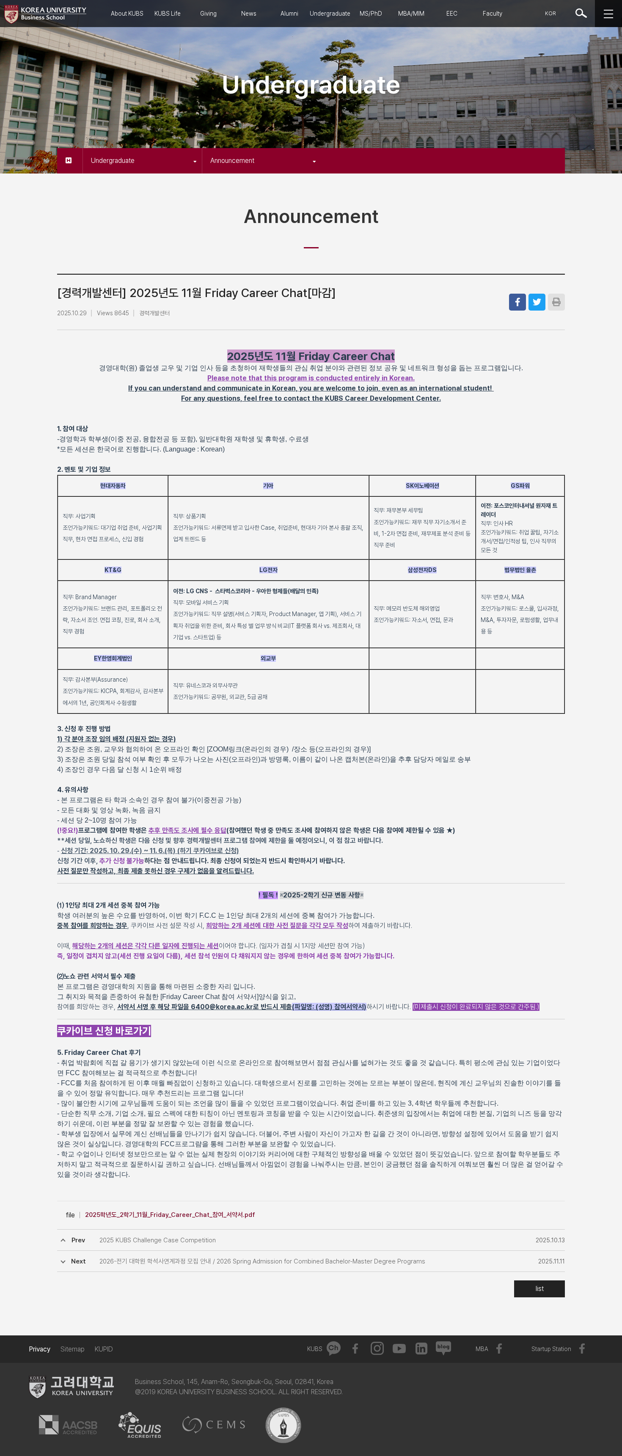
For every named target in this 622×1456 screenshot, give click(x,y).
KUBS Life (167, 13)
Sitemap (73, 1349)
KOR (550, 13)
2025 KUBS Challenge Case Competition (157, 1240)
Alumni (289, 13)
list (540, 1289)
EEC (451, 13)
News (248, 13)
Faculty (492, 13)
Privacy (39, 1349)
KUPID (104, 1349)
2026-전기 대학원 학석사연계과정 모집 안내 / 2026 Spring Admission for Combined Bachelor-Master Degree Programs (262, 1261)
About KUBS (127, 13)
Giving (208, 13)
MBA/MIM (411, 13)
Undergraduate (330, 13)
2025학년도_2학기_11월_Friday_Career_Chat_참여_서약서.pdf (170, 1215)
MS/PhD (371, 13)
